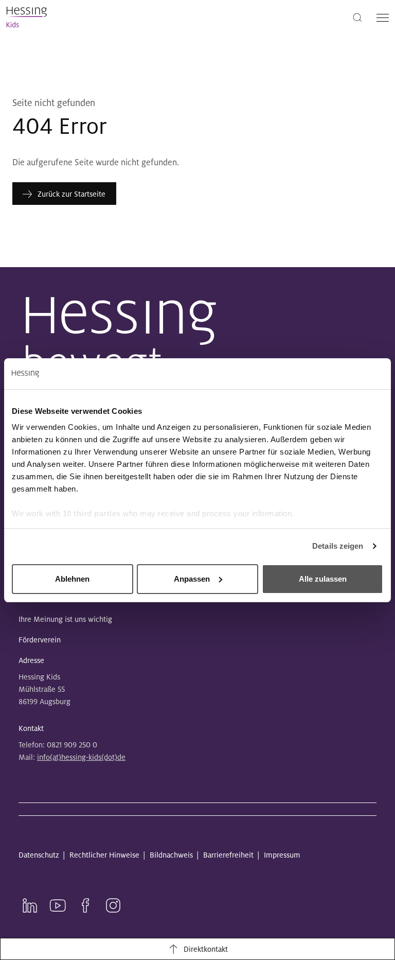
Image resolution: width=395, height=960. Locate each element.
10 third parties (92, 513)
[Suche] (357, 17)
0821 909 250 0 (72, 745)
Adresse (31, 660)
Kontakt (31, 728)
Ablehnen (72, 578)
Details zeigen (337, 546)
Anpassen (192, 578)
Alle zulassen (323, 578)
